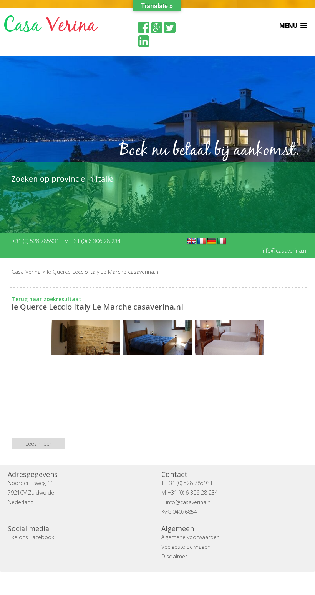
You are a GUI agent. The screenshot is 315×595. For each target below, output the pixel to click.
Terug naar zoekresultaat (46, 299)
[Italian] (221, 241)
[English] (191, 241)
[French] (201, 241)
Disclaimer (174, 556)
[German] (211, 241)
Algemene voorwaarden (190, 537)
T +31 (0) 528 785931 (34, 241)
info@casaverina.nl (284, 250)
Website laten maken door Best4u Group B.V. (194, 583)
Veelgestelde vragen (186, 546)
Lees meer (38, 443)
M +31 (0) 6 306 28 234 (92, 241)
